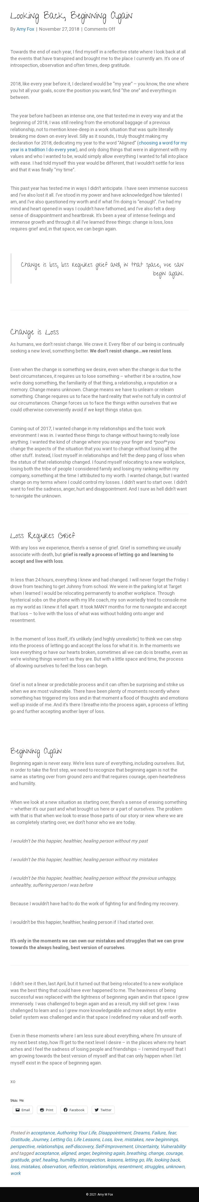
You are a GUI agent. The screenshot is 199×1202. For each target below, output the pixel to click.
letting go (134, 1160)
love (118, 1139)
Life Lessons (87, 1139)
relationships (50, 1146)
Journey (40, 1139)
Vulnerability (173, 1146)
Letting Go (61, 1139)
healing (50, 1160)
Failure (159, 1132)
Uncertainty (146, 1146)
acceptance (43, 1132)
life (149, 1160)
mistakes (133, 1139)
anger (84, 1153)
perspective (22, 1146)
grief (35, 1160)
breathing (136, 1153)
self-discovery (79, 1146)
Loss (107, 1139)
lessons (115, 1160)
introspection (91, 1160)
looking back (167, 1160)
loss (14, 1166)
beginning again (108, 1153)
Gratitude (20, 1139)
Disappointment (114, 1132)
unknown (175, 1166)
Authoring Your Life (76, 1132)
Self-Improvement (114, 1146)
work (15, 1173)
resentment (130, 1166)
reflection (78, 1166)
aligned (68, 1153)
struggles (154, 1166)
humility (68, 1160)
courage (174, 1153)
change (156, 1153)
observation (54, 1166)
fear (172, 1132)
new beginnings (161, 1139)
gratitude (19, 1160)
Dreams (141, 1132)
